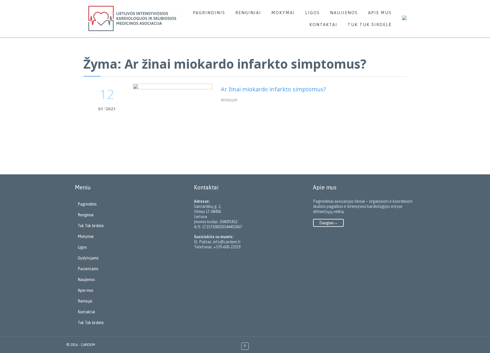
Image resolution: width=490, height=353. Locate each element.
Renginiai (86, 215)
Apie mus (85, 290)
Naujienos (86, 279)
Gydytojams (88, 258)
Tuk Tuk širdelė (91, 225)
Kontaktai (86, 312)
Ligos (82, 247)
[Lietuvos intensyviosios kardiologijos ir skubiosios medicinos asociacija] (132, 18)
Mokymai (86, 236)
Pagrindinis (87, 204)
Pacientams (88, 269)
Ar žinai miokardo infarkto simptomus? (273, 89)
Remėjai (85, 301)
